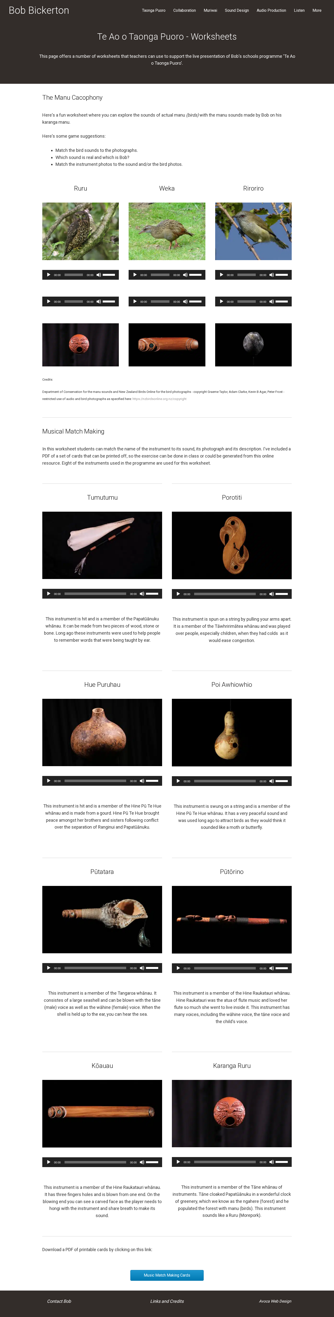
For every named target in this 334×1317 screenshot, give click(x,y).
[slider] (109, 274)
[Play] (48, 274)
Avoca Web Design (275, 1301)
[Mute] (98, 274)
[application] (80, 275)
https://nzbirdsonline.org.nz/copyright (160, 399)
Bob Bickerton (39, 10)
